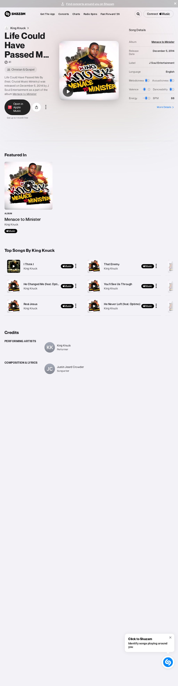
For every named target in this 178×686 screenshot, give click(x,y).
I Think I (29, 264)
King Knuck (31, 268)
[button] (175, 3)
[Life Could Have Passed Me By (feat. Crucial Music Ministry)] (68, 91)
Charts (76, 13)
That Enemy (111, 264)
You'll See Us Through (118, 284)
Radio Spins (90, 13)
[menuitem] (48, 14)
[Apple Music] (11, 231)
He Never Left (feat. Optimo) (122, 304)
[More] (76, 266)
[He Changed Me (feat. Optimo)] (43, 286)
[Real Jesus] (43, 306)
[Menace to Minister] (28, 197)
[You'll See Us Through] (123, 286)
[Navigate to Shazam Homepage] (15, 14)
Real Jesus (31, 304)
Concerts (63, 13)
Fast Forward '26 (110, 13)
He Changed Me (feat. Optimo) (43, 284)
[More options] (46, 107)
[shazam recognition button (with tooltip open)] (168, 662)
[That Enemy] (123, 266)
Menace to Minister (25, 94)
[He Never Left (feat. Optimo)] (123, 306)
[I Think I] (43, 266)
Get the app (47, 13)
